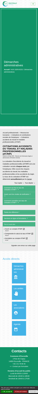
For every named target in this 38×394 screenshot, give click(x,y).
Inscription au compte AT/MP (16, 238)
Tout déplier (30, 183)
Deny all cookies (21, 391)
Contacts (19, 351)
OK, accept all (7, 391)
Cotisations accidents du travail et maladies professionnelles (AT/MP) (16, 139)
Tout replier (19, 183)
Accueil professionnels (11, 133)
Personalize (33, 391)
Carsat (29, 179)
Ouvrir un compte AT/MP (15, 229)
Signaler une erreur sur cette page (23, 245)
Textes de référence (11, 212)
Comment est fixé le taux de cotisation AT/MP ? (14, 189)
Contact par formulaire (20, 366)
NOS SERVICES (17, 69)
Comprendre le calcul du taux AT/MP (19, 234)
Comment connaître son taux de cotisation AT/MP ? (15, 201)
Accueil (7, 69)
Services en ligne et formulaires (15, 218)
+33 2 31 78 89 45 (19, 364)
